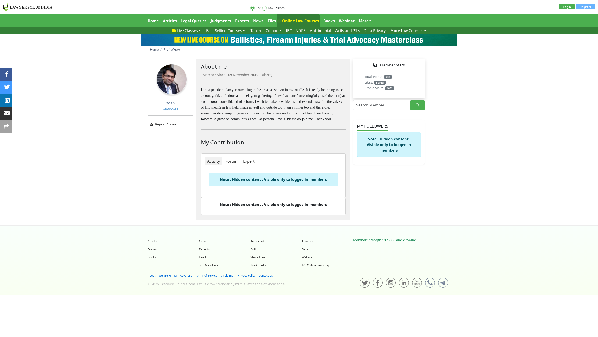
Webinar (347, 20)
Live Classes (187, 30)
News (258, 20)
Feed (202, 257)
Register (585, 7)
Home (153, 20)
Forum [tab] (231, 161)
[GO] (417, 105)
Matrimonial (320, 30)
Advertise (186, 276)
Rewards (308, 241)
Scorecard (257, 241)
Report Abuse (165, 124)
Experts (242, 20)
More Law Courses (406, 30)
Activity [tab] (213, 161)
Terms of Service (206, 276)
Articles (170, 20)
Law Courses (276, 8)
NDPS (300, 30)
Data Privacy (375, 30)
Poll (253, 249)
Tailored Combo (264, 30)
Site (258, 8)
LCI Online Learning (315, 265)
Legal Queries (193, 20)
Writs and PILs (347, 30)
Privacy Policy (246, 276)
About (151, 276)
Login (567, 7)
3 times (380, 82)
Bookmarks (258, 265)
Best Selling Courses (224, 30)
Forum (152, 249)
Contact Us (266, 276)
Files (272, 20)
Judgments (221, 20)
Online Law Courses (300, 20)
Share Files (257, 257)
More (363, 20)
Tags (305, 249)
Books (329, 20)
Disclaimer (228, 276)
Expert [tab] (249, 161)
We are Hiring (168, 276)
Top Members (208, 265)
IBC (289, 30)
